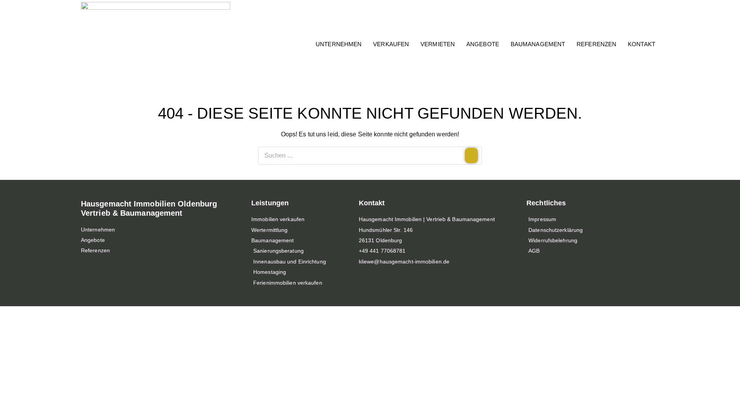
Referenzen (596, 44)
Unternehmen (339, 44)
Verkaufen (391, 44)
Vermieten (437, 44)
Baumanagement (538, 44)
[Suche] (471, 155)
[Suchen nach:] (370, 155)
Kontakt (641, 44)
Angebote (482, 44)
